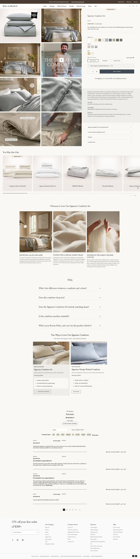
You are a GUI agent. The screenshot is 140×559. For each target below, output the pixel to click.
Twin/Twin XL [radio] (93, 60)
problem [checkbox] (68, 434)
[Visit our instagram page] (18, 540)
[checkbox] (89, 65)
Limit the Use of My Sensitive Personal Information (71, 556)
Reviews (47, 529)
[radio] (89, 40)
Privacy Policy (93, 539)
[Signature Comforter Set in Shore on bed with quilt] (61, 25)
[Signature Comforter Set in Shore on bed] (20, 60)
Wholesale (92, 534)
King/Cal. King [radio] (117, 60)
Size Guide (129, 57)
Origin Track (121, 2)
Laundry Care (71, 541)
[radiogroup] (111, 40)
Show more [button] (95, 435)
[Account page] (133, 6)
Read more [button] (49, 485)
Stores (135, 2)
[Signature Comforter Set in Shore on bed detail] (20, 94)
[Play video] (61, 60)
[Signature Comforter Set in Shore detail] (61, 94)
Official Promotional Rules (96, 537)
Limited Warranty (72, 537)
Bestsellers (115, 539)
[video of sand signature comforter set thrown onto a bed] (61, 129)
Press (46, 541)
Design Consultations (118, 529)
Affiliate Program (94, 529)
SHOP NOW (76, 391)
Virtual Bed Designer (118, 532)
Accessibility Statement (44, 556)
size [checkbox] (54, 434)
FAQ (69, 539)
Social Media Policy (55, 556)
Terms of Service (34, 556)
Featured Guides (94, 550)
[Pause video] (44, 116)
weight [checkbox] (83, 434)
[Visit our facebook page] (13, 540)
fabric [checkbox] (62, 434)
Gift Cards (115, 534)
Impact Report (48, 539)
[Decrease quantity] (89, 71)
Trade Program (93, 527)
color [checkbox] (58, 434)
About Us (129, 2)
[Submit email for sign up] (36, 532)
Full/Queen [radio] (104, 60)
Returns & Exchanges (72, 534)
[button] (135, 195)
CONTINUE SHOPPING (43, 391)
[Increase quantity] (96, 71)
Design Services (94, 532)
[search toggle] (130, 6)
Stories (46, 532)
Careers (47, 534)
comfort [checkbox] (77, 434)
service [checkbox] (89, 434)
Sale (96, 6)
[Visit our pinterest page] (23, 540)
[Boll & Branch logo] (11, 6)
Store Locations (116, 527)
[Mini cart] (137, 6)
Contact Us (70, 527)
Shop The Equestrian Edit (77, 2)
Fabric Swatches (116, 537)
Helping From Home (49, 544)
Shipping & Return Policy (73, 532)
